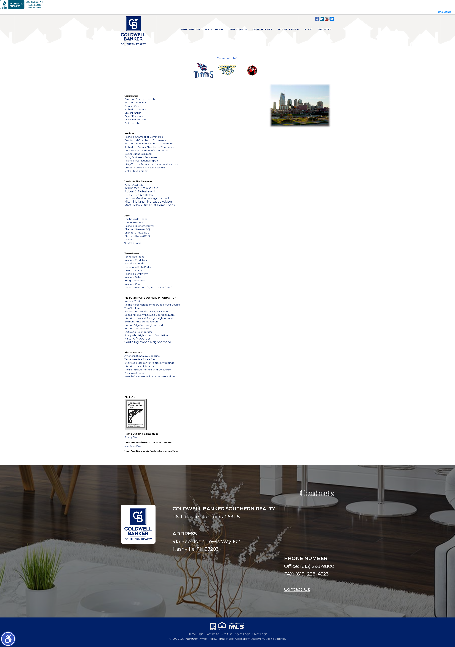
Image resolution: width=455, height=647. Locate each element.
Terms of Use (225, 638)
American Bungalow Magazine (142, 355)
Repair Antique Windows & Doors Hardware (149, 314)
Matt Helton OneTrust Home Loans (149, 205)
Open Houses (262, 29)
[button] (8, 639)
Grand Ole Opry (133, 270)
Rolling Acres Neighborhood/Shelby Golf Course (152, 304)
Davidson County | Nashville (140, 99)
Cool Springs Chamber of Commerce (146, 150)
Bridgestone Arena (135, 280)
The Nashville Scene (136, 219)
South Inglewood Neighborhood (147, 342)
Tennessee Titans (134, 256)
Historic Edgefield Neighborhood (143, 325)
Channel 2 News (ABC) (137, 229)
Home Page (195, 634)
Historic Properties (137, 338)
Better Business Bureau (138, 153)
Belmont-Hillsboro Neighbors (141, 321)
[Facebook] (317, 19)
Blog (308, 29)
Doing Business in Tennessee (140, 157)
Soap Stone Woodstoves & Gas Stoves (146, 311)
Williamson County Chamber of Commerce (149, 143)
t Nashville (159, 167)
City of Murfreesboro (136, 119)
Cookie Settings (275, 638)
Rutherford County (135, 109)
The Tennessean (133, 222)
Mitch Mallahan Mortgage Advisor (148, 201)
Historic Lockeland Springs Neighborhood (148, 318)
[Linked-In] (322, 19)
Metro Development (136, 170)
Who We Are (190, 29)
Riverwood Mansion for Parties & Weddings (149, 362)
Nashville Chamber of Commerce (143, 136)
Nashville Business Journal (139, 225)
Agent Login (242, 634)
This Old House (132, 308)
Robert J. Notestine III (139, 191)
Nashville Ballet (133, 277)
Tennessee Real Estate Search (141, 359)
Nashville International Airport (141, 160)
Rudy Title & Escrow (138, 195)
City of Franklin (132, 112)
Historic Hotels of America (139, 366)
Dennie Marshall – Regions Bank (147, 198)
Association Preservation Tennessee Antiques (150, 376)
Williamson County (135, 102)
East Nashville (132, 123)
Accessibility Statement (249, 638)
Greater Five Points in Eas (138, 167)
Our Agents (238, 29)
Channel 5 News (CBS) (137, 236)
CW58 (128, 239)
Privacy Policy (207, 638)
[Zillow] (332, 19)
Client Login (259, 634)
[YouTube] (327, 19)
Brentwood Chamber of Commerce (145, 140)
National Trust (132, 301)
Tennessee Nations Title (141, 188)
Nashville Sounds (134, 263)
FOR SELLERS (287, 29)
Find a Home (214, 29)
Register (324, 29)
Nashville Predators (135, 260)
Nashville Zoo (132, 284)
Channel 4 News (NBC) (137, 232)
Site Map (226, 634)
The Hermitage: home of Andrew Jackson (148, 369)
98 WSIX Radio (132, 243)
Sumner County (133, 106)
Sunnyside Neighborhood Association (146, 335)
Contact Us (297, 589)
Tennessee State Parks (137, 267)
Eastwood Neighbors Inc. (138, 331)
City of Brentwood (135, 116)
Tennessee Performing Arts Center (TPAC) (148, 287)
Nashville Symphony (136, 273)
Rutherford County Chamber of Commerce (149, 147)
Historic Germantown (136, 328)
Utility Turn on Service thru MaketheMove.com (151, 164)
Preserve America (134, 373)
